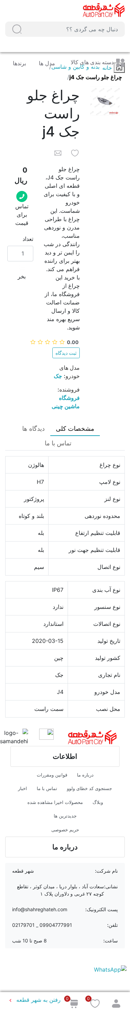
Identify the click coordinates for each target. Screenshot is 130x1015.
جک (58, 375)
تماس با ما (47, 788)
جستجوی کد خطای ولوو (89, 788)
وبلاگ (98, 802)
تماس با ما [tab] (58, 443)
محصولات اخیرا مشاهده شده (55, 802)
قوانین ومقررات (52, 775)
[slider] (54, 342)
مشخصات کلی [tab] (75, 428)
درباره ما (85, 775)
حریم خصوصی (65, 829)
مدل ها (46, 63)
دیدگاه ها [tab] (33, 428)
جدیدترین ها (65, 816)
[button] (17, 29)
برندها (19, 63)
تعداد (28, 238)
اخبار (22, 788)
